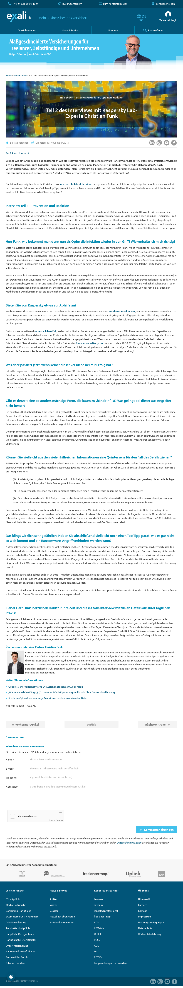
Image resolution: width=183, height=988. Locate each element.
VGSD (97, 939)
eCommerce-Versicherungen (22, 916)
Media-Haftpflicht (16, 905)
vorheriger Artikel (27, 724)
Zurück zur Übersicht (17, 153)
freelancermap (102, 916)
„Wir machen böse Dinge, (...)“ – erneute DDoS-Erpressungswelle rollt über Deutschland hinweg (61, 692)
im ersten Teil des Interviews (76, 184)
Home (9, 75)
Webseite (11, 777)
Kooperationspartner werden (110, 963)
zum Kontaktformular (115, 3)
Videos (53, 905)
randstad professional (106, 910)
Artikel (53, 899)
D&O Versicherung (16, 922)
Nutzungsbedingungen (151, 922)
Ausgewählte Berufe (17, 957)
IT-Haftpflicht (13, 899)
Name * (10, 759)
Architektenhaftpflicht (18, 928)
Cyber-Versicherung (17, 945)
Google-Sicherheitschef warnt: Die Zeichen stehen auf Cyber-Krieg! (45, 686)
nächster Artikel (155, 724)
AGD (96, 945)
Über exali (144, 899)
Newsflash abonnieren (62, 916)
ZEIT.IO (98, 957)
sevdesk (98, 905)
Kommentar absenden (158, 829)
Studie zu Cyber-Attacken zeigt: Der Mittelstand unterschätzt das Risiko (47, 698)
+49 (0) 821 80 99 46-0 (25, 3)
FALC (96, 951)
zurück (91, 724)
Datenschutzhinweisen (129, 842)
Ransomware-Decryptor (90, 343)
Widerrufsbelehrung (149, 934)
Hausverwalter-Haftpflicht (20, 951)
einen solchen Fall (45, 331)
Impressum (144, 916)
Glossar (54, 910)
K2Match (99, 928)
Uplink (98, 934)
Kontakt (142, 910)
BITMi (97, 922)
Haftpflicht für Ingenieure (20, 934)
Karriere (142, 905)
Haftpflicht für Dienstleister (21, 939)
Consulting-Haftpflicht (18, 910)
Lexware (98, 899)
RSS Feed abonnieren (61, 922)
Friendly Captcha (56, 820)
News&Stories (20, 75)
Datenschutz (145, 928)
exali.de (19, 16)
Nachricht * (12, 786)
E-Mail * (10, 768)
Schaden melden (165, 3)
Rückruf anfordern (72, 3)
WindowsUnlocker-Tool (122, 311)
